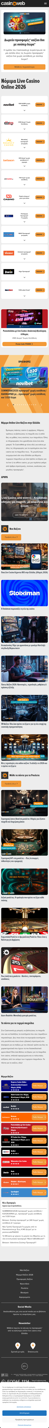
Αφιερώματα (24, 1297)
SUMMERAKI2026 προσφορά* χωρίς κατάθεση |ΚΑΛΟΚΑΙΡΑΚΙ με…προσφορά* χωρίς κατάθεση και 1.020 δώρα (22, 1214)
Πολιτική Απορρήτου (24, 1425)
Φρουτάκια (24, 1284)
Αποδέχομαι (24, 1413)
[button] (13, 404)
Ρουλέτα (24, 1288)
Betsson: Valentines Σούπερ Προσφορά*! (19, 1242)
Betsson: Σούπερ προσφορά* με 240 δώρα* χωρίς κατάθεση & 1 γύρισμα (23, 1221)
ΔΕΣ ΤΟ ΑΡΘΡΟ (21, 515)
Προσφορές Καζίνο (25, 1279)
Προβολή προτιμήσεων (24, 1420)
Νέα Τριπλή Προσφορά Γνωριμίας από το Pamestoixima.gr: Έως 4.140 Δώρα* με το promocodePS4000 (19, 1229)
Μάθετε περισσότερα (24, 67)
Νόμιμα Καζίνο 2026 (24, 1275)
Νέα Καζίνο (24, 1270)
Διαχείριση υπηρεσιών (24, 1407)
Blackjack (24, 1292)
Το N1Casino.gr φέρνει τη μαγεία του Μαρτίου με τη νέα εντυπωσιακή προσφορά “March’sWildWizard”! (23, 1237)
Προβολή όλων (11, 537)
